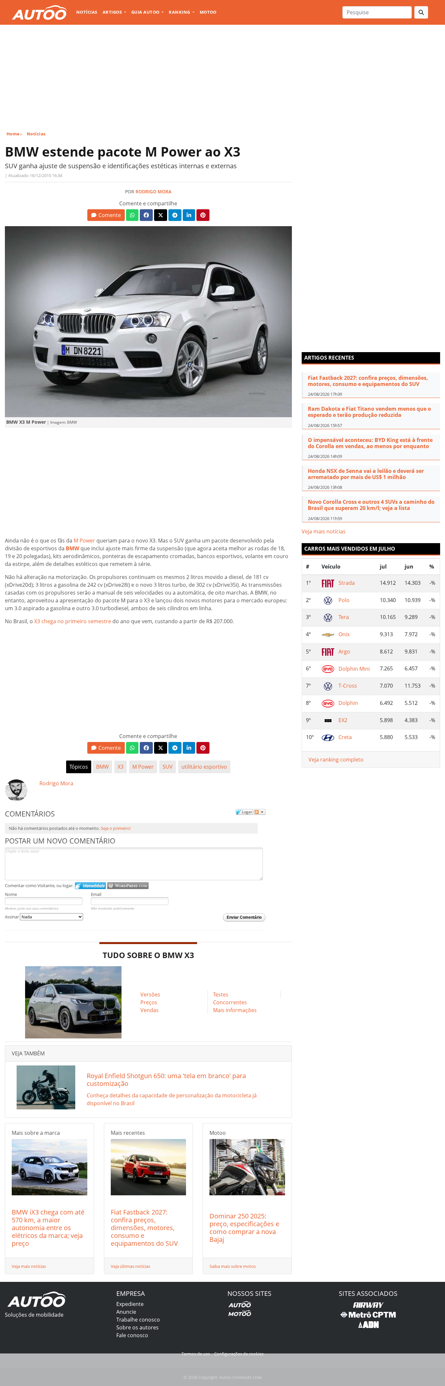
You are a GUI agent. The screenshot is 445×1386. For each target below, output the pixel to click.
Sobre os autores (137, 1327)
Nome (11, 894)
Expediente (130, 1304)
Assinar (12, 917)
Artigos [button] (113, 12)
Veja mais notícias (29, 1266)
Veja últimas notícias (130, 1266)
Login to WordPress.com (128, 885)
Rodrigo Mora (153, 191)
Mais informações (235, 1010)
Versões (150, 994)
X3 (120, 766)
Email (96, 894)
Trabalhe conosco (138, 1319)
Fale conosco (132, 1335)
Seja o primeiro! (116, 828)
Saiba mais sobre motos (232, 1266)
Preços (148, 1002)
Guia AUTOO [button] (146, 12)
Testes (220, 994)
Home (13, 134)
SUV (168, 766)
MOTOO (208, 12)
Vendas (149, 1010)
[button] (106, 215)
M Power (84, 540)
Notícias (86, 12)
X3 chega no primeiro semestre (72, 621)
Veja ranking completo (336, 759)
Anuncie (126, 1311)
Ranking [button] (180, 12)
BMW (102, 766)
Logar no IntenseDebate (90, 885)
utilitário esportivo (204, 766)
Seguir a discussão (260, 812)
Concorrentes (230, 1002)
